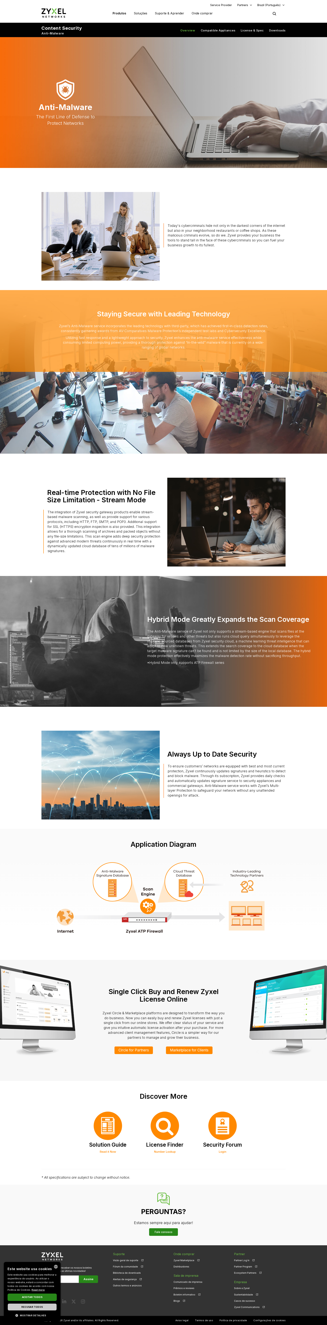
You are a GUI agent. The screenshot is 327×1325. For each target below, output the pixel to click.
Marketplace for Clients (189, 1050)
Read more (38, 1289)
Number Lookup (165, 1151)
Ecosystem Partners (245, 1272)
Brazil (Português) (269, 5)
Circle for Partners (133, 1050)
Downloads (277, 30)
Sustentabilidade (243, 1294)
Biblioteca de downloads (127, 1272)
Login (222, 1151)
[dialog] (32, 1291)
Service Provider (221, 5)
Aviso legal (181, 1320)
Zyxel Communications (247, 1307)
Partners (242, 5)
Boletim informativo (184, 1294)
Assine (88, 1279)
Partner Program (243, 1266)
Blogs (177, 1300)
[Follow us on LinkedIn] (64, 1302)
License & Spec (252, 30)
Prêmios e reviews (184, 1288)
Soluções (140, 13)
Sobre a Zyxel (242, 1288)
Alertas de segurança (125, 1279)
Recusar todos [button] (32, 1306)
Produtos (119, 13)
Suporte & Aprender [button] (169, 13)
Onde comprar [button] (202, 13)
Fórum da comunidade (125, 1266)
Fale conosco (163, 1232)
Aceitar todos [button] (32, 1297)
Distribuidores (181, 1266)
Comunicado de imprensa (188, 1282)
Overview (187, 30)
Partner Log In (241, 1260)
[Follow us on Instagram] (83, 1302)
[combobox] (56, 1267)
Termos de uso (204, 1320)
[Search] (274, 13)
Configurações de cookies (269, 1320)
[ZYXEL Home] (53, 13)
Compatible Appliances (218, 30)
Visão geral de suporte (125, 1260)
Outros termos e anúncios (127, 1285)
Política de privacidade (233, 1320)
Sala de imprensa (186, 1275)
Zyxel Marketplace (184, 1260)
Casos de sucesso (244, 1300)
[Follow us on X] (73, 1302)
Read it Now (108, 1151)
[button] (32, 1315)
